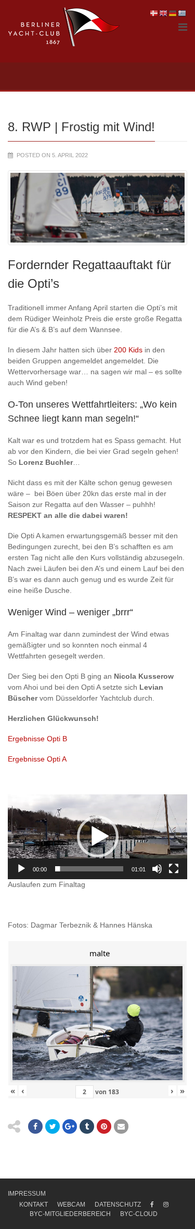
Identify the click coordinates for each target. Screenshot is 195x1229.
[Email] (121, 1126)
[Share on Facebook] (35, 1126)
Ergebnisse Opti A (37, 759)
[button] (98, 836)
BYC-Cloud (139, 1214)
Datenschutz (118, 1204)
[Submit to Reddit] (104, 1126)
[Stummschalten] (157, 869)
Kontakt (33, 1204)
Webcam (71, 1204)
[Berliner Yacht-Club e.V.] (64, 27)
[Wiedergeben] (21, 869)
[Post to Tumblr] (87, 1126)
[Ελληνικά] (182, 13)
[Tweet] (52, 1126)
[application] (97, 836)
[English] (163, 13)
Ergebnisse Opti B (37, 738)
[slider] (89, 868)
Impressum (27, 1193)
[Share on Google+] (69, 1126)
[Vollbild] (173, 869)
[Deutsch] (173, 13)
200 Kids (128, 350)
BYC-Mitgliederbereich (70, 1214)
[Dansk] (154, 13)
